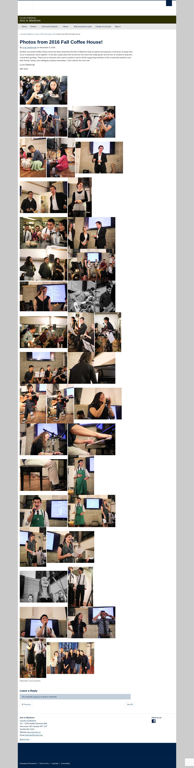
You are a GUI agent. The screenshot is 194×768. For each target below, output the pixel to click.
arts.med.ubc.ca (34, 732)
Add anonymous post (83, 26)
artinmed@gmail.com (34, 735)
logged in (36, 697)
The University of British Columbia (25, 8)
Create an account (103, 26)
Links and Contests (50, 26)
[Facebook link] (153, 722)
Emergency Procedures (28, 763)
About (65, 26)
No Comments (35, 681)
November (48, 34)
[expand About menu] (70, 26)
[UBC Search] (169, 3)
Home (24, 26)
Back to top (25, 739)
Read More (24, 681)
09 (54, 34)
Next (129, 704)
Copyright (54, 763)
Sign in (118, 26)
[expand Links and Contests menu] (59, 26)
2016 (42, 34)
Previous (27, 704)
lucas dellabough (29, 47)
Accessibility (65, 763)
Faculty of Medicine (27, 34)
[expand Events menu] (38, 26)
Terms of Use (44, 763)
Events (33, 26)
